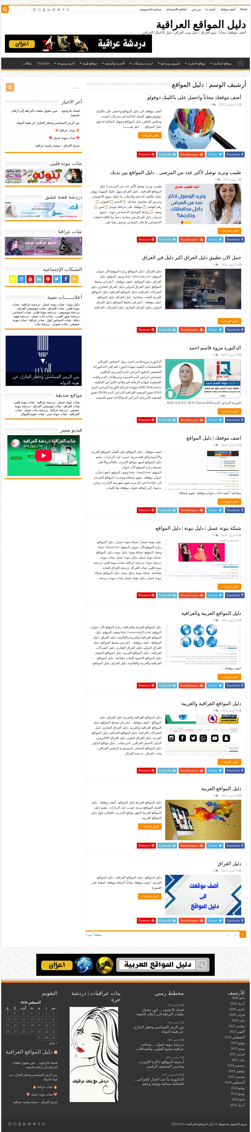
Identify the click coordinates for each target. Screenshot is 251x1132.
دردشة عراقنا (59, 410)
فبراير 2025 (237, 1054)
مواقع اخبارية (196, 63)
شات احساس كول (59, 320)
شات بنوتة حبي (57, 414)
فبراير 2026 (237, 1015)
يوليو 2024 (238, 1088)
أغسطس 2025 (235, 1037)
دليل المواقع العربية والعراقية (211, 613)
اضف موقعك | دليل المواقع (214, 438)
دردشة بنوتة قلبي (44, 312)
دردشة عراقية (31, 304)
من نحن (196, 9)
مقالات (27, 63)
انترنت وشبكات (143, 63)
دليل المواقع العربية (221, 788)
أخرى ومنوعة (66, 63)
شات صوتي (60, 324)
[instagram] (39, 10)
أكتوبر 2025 (237, 1031)
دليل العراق (229, 863)
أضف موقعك (227, 9)
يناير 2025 (238, 1060)
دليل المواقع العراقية (201, 24)
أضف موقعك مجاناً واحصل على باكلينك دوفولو (194, 97)
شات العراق (55, 308)
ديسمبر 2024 (236, 1065)
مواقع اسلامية (222, 63)
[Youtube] (44, 10)
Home (243, 9)
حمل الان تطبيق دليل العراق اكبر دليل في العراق (191, 257)
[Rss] (68, 10)
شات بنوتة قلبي (24, 402)
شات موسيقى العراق (31, 308)
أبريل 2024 (237, 1105)
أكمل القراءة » (150, 135)
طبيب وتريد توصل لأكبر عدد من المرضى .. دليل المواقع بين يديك (175, 172)
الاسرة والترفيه (115, 63)
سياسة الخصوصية (150, 9)
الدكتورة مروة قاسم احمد (215, 347)
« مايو (53, 1043)
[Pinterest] (54, 10)
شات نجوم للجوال (32, 414)
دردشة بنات (42, 324)
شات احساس (22, 312)
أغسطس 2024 (235, 1082)
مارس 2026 (237, 1009)
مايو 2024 (238, 1099)
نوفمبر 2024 (236, 1071)
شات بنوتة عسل (53, 304)
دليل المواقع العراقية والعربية (211, 703)
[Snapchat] (34, 10)
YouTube (43, 63)
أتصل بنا (210, 9)
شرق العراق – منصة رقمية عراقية (57, 145)
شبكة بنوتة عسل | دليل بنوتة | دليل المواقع (198, 528)
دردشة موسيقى (69, 312)
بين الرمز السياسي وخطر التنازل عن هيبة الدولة (48, 123)
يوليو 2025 (238, 1043)
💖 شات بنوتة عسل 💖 (64, 138)
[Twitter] (59, 10)
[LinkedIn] (49, 10)
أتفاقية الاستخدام (176, 9)
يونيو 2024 (238, 1093)
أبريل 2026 (237, 1003)
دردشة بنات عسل (36, 410)
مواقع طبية (90, 63)
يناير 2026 (238, 1020)
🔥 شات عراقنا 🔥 (67, 130)
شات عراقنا (36, 320)
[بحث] (5, 9)
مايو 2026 (238, 998)
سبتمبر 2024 (236, 1077)
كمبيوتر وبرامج (170, 63)
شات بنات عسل (42, 316)
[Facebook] (63, 10)
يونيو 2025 (238, 1048)
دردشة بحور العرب (67, 316)
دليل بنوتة (73, 304)
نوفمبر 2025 (236, 1026)
